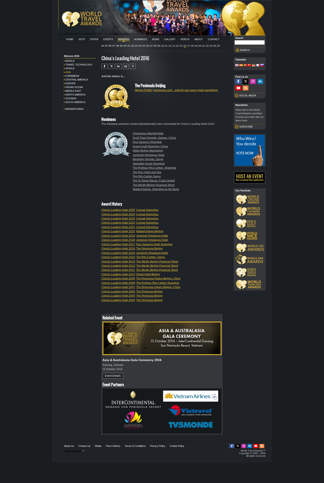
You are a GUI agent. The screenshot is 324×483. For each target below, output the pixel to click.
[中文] (249, 65)
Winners (123, 39)
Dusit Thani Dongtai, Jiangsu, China (154, 137)
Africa (69, 68)
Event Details (113, 375)
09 (159, 46)
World (69, 61)
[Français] (258, 65)
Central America (76, 79)
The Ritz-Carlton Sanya (147, 176)
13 (173, 46)
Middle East (73, 91)
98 (117, 46)
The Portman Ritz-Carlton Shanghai (157, 283)
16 (185, 46)
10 (162, 46)
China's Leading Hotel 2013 (118, 261)
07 (151, 46)
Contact (214, 39)
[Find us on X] (245, 81)
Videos (184, 39)
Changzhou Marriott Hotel (148, 133)
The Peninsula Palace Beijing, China (158, 278)
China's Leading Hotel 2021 (118, 227)
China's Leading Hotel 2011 (118, 269)
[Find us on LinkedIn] (260, 81)
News (155, 39)
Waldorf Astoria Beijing (149, 231)
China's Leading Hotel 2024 (118, 214)
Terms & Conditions (135, 446)
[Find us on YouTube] (238, 88)
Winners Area (74, 109)
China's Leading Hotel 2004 (118, 300)
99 (121, 46)
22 (207, 46)
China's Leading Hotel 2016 (118, 248)
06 (147, 46)
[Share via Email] (125, 66)
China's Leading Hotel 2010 (118, 274)
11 (166, 46)
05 (144, 46)
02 (132, 46)
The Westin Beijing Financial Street (154, 185)
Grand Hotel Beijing (148, 274)
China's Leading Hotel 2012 (118, 265)
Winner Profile (143, 90)
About (198, 39)
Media (98, 446)
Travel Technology (78, 64)
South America (75, 102)
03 (136, 46)
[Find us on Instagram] (253, 81)
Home (69, 39)
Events (108, 39)
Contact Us (84, 446)
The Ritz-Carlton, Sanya (150, 257)
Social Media (247, 95)
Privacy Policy (157, 446)
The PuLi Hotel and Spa (147, 172)
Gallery (169, 39)
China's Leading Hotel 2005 (118, 295)
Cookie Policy (177, 446)
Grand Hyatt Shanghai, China (150, 146)
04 (140, 46)
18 (192, 46)
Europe (70, 83)
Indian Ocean (74, 87)
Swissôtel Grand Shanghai (149, 163)
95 (106, 46)
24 (215, 46)
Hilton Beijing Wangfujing (148, 150)
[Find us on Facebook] (238, 81)
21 (203, 46)
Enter (94, 39)
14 (177, 46)
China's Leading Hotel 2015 (118, 253)
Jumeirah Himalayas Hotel (148, 155)
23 (211, 46)
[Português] (245, 65)
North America (75, 94)
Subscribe (246, 126)
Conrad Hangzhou (147, 210)
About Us (69, 446)
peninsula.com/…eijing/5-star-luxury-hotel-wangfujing (186, 90)
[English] (237, 65)
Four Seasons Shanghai (147, 142)
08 (155, 46)
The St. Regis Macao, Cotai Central (154, 180)
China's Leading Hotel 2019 (118, 235)
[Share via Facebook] (104, 66)
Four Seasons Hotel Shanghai (154, 244)
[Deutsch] (253, 65)
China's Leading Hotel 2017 (118, 244)
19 (196, 46)
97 (114, 46)
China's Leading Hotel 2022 (118, 222)
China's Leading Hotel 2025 (118, 210)
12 (170, 46)
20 (200, 46)
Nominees (140, 39)
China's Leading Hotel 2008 (118, 283)
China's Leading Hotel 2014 (118, 257)
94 (102, 46)
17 (188, 46)
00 (125, 46)
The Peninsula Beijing (149, 248)
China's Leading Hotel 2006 (118, 291)
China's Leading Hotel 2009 (118, 278)
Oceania (70, 98)
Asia (68, 72)
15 (181, 46)
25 (218, 46)
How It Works (113, 446)
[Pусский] (262, 65)
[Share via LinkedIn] (118, 66)
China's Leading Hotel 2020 (118, 231)
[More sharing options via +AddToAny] (133, 66)
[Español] (241, 65)
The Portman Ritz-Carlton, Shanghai (154, 167)
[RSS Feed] (245, 88)
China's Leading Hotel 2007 (118, 287)
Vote (81, 39)
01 (129, 46)
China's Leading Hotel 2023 (118, 218)
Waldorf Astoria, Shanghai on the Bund (156, 189)
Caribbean (72, 76)
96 (110, 46)
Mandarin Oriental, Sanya (148, 159)
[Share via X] (111, 66)
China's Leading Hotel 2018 (118, 240)
